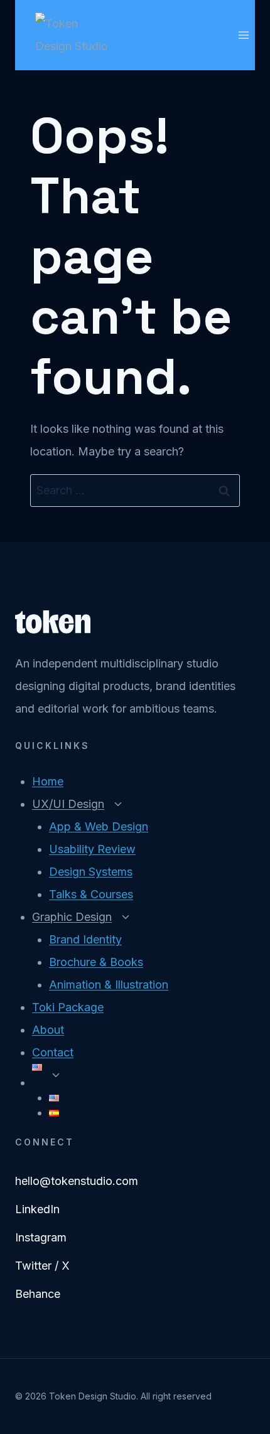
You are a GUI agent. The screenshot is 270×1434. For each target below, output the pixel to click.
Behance (37, 1293)
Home (47, 781)
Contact (52, 1052)
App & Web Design (98, 826)
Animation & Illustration (108, 984)
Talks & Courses (91, 894)
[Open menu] (243, 35)
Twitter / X (42, 1265)
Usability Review (92, 849)
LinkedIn (37, 1209)
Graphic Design (72, 916)
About (48, 1029)
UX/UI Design (68, 803)
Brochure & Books (96, 962)
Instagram (41, 1237)
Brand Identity (85, 939)
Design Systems (90, 871)
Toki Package (68, 1007)
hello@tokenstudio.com (76, 1180)
